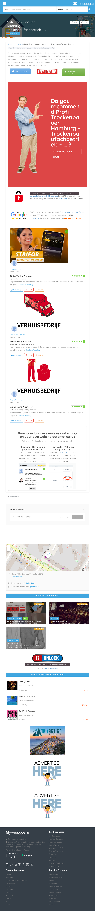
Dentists (52, 880)
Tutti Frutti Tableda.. (27, 711)
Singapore (9, 895)
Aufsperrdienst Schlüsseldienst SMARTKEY (25, 621)
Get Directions (17, 577)
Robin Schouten (16, 400)
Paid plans (63, 198)
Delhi (7, 892)
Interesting (17, 290)
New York (9, 877)
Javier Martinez (16, 269)
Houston (9, 886)
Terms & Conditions (56, 863)
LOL (30, 290)
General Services (14, 618)
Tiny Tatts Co (13, 643)
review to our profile (73, 212)
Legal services (54, 901)
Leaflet (85, 570)
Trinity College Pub (58, 621)
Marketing (53, 883)
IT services (53, 898)
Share (85, 22)
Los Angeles (10, 883)
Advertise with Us (55, 842)
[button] (8, 32)
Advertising (53, 895)
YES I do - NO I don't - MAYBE (63, 152)
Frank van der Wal (17, 335)
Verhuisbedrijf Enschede (20, 341)
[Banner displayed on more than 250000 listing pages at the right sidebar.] (47, 772)
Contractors (14, 496)
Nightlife (54, 618)
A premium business (72, 72)
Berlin (23, 719)
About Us (52, 857)
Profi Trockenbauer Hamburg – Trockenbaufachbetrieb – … (54, 193)
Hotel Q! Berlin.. (25, 682)
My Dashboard (54, 836)
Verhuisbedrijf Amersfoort (21, 407)
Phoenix (9, 898)
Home (10, 44)
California (9, 889)
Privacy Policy (54, 866)
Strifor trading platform (21, 276)
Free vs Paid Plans (56, 851)
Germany (24, 690)
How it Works (54, 845)
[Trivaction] (47, 740)
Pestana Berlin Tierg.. (27, 696)
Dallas (8, 904)
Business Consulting (56, 877)
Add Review (14, 34)
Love (40, 290)
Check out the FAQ (56, 848)
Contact (52, 860)
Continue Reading (26, 285)
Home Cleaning (55, 892)
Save (75, 22)
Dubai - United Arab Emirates (16, 880)
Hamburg (19, 44)
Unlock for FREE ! (22, 71)
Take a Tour (53, 854)
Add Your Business (56, 839)
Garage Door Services (57, 874)
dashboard (64, 452)
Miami (8, 901)
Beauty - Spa (13, 641)
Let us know (34, 218)
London (8, 874)
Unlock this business (50, 196)
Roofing (52, 904)
